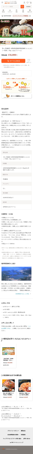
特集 (23, 11)
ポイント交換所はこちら (17, 96)
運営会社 (23, 430)
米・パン (16, 406)
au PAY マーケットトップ (16, 442)
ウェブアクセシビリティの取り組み (12, 438)
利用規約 (23, 434)
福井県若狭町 (7, 16)
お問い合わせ (26, 438)
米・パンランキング (6, 415)
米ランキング (17, 415)
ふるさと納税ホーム (6, 406)
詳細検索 (28, 6)
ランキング (10, 11)
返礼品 (3, 11)
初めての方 (30, 11)
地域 (16, 11)
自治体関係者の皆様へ (13, 434)
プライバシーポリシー (13, 430)
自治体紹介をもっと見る (22, 293)
